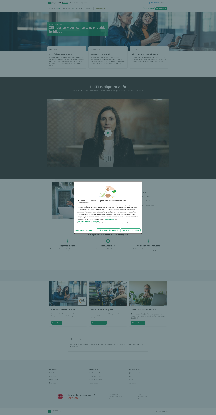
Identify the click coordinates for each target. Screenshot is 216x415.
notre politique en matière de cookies (88, 221)
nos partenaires (109, 219)
